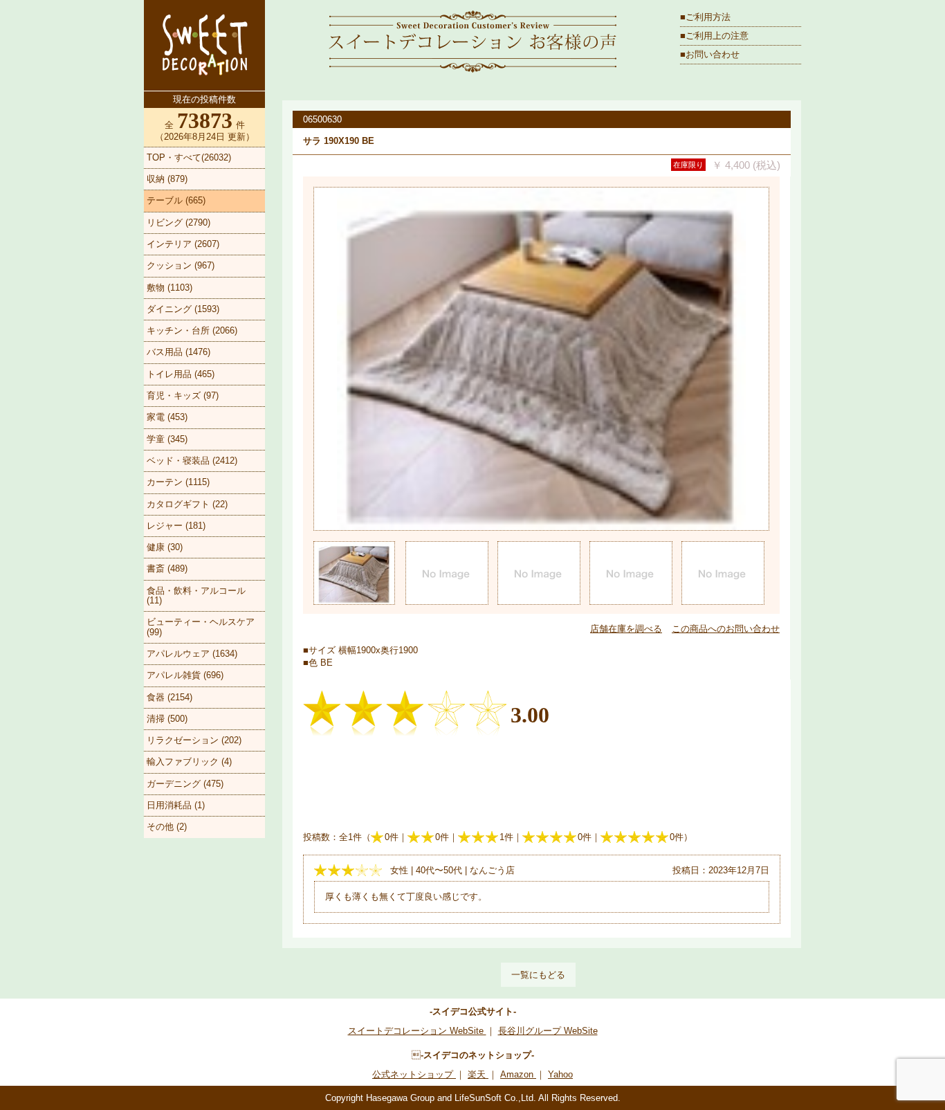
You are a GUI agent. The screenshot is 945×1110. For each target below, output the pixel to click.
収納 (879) (167, 179)
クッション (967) (180, 265)
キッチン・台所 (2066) (192, 330)
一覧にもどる (538, 975)
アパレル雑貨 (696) (185, 675)
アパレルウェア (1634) (192, 653)
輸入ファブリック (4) (189, 761)
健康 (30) (165, 547)
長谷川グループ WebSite (548, 1031)
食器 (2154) (169, 697)
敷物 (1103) (169, 287)
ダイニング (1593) (183, 309)
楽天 (478, 1074)
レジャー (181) (176, 525)
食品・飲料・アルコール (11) (196, 595)
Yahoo (560, 1074)
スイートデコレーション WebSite (417, 1031)
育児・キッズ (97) (183, 395)
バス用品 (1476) (178, 352)
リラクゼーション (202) (194, 740)
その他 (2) (167, 826)
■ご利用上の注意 (714, 35)
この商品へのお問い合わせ (726, 629)
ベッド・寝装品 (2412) (192, 460)
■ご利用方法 (705, 17)
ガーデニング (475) (185, 784)
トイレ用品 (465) (180, 374)
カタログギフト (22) (187, 504)
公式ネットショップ (414, 1074)
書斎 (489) (167, 568)
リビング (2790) (178, 222)
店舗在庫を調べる (626, 629)
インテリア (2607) (183, 244)
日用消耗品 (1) (176, 805)
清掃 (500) (167, 718)
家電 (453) (167, 417)
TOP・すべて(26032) (189, 157)
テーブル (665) (176, 200)
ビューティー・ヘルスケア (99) (201, 627)
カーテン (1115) (178, 482)
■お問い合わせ (710, 54)
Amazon (518, 1074)
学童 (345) (167, 439)
